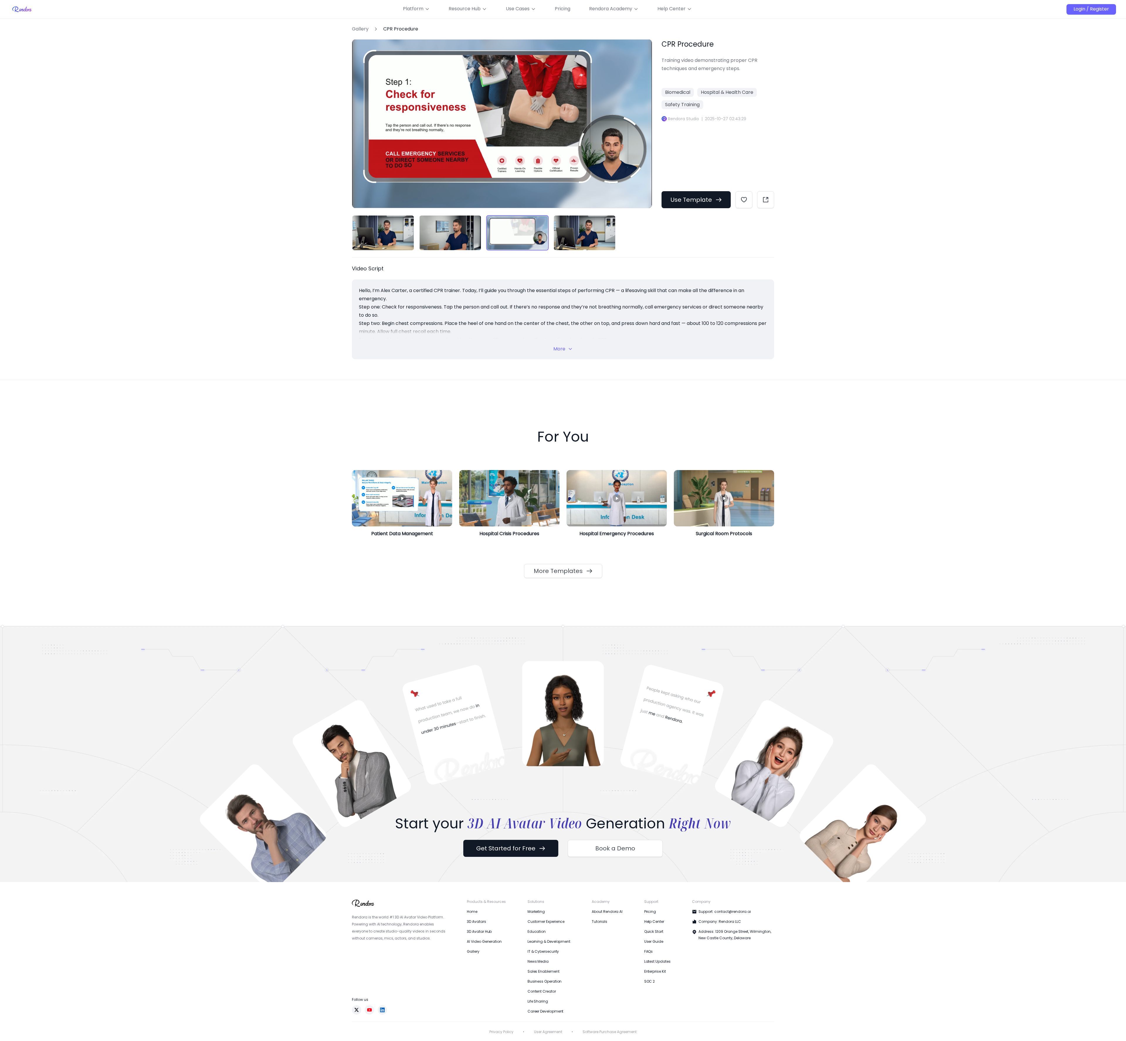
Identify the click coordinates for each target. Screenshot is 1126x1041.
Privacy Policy (501, 1031)
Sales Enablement (543, 971)
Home (472, 911)
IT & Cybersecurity (543, 951)
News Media (538, 961)
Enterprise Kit (655, 971)
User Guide (653, 941)
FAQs (648, 951)
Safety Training (682, 104)
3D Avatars (476, 921)
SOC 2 (649, 981)
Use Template (691, 200)
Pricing (650, 911)
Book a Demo (615, 848)
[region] (502, 232)
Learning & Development (549, 941)
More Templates (558, 571)
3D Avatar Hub (479, 931)
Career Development (546, 1011)
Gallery (360, 29)
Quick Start (653, 931)
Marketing (536, 911)
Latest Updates (657, 961)
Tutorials (599, 921)
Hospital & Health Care (727, 92)
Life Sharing (538, 1001)
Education (537, 931)
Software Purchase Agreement (610, 1031)
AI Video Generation (484, 941)
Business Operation (545, 981)
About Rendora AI (607, 911)
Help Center (654, 921)
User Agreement (548, 1031)
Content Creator (542, 991)
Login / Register (1091, 9)
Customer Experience (546, 921)
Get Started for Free (505, 848)
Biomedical (677, 92)
